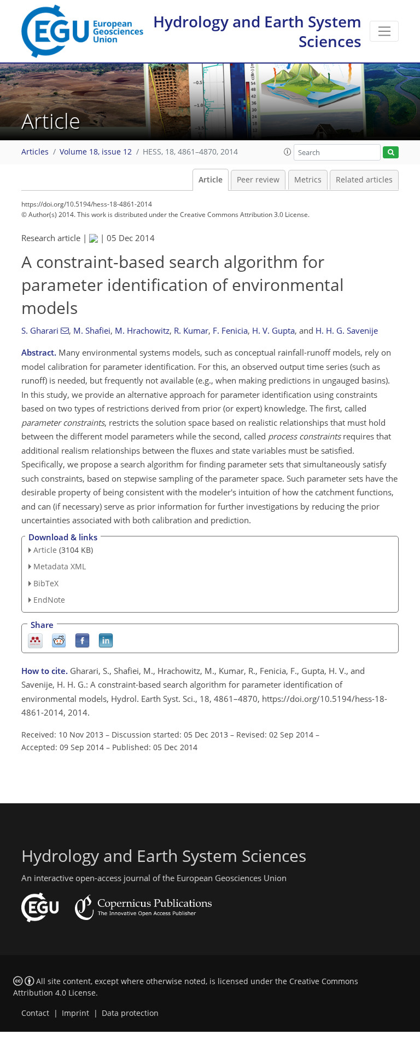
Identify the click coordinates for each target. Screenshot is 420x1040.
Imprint (75, 1013)
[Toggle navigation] (384, 31)
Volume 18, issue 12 (96, 152)
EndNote (49, 600)
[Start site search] (391, 152)
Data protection (130, 1013)
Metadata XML (59, 566)
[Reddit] (58, 640)
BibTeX (46, 583)
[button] (287, 152)
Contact (35, 1013)
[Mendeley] (35, 640)
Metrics (308, 180)
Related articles (364, 180)
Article (211, 180)
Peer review (258, 180)
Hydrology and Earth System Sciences (257, 31)
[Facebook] (82, 640)
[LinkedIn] (105, 640)
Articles (35, 152)
